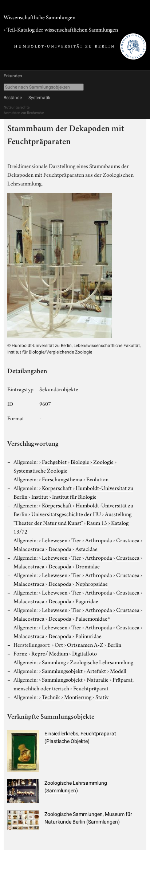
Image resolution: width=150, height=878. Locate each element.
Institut (39, 496)
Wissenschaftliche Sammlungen (39, 17)
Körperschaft (57, 487)
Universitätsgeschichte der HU (66, 514)
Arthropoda (98, 540)
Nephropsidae (91, 583)
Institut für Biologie (74, 496)
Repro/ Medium (49, 653)
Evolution (97, 479)
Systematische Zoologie (40, 470)
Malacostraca (28, 548)
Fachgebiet (54, 461)
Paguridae (86, 601)
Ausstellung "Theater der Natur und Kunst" (72, 518)
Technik (51, 697)
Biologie (80, 461)
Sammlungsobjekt (62, 670)
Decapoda (59, 548)
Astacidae (86, 548)
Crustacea (127, 540)
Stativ (101, 697)
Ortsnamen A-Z (85, 644)
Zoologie (103, 461)
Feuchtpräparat (90, 688)
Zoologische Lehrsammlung (101, 662)
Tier (76, 540)
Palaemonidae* (92, 618)
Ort (59, 644)
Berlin (114, 644)
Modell (118, 670)
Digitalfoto (84, 653)
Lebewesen (54, 540)
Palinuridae (88, 636)
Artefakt (96, 670)
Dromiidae (87, 566)
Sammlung (54, 662)
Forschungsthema (62, 479)
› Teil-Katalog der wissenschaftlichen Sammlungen (61, 29)
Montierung (77, 697)
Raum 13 (97, 522)
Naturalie (97, 679)
